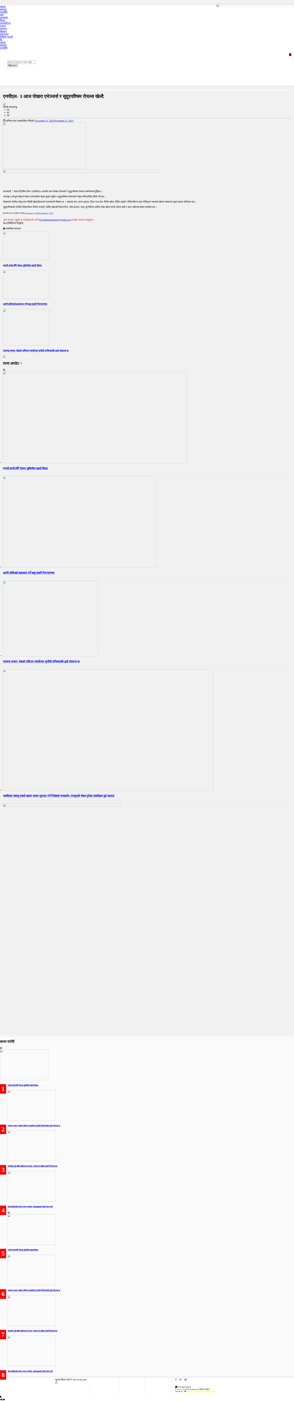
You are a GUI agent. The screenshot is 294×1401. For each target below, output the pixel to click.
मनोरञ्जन (4, 34)
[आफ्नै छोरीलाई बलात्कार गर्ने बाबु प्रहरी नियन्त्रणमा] (79, 567)
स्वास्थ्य (3, 28)
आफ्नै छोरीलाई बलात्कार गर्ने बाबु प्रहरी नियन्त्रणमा (25, 304)
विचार (2, 20)
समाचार (3, 9)
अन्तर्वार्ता (4, 17)
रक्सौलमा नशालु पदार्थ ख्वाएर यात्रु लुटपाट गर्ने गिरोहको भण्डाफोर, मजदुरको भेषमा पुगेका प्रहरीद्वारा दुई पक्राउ (58, 795)
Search (13, 65)
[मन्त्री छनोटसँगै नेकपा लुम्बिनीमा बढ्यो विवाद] (95, 462)
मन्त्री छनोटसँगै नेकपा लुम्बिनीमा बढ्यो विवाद (22, 265)
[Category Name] (4, 370)
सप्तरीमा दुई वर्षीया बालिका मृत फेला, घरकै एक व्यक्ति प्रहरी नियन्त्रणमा (32, 1166)
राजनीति (3, 12)
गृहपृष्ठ (3, 6)
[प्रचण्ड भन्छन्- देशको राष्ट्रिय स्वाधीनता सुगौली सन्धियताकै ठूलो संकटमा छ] (50, 655)
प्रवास (3, 26)
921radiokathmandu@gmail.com (55, 220)
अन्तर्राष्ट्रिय (5, 23)
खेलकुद (3, 31)
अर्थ (1, 15)
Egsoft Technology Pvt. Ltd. (200, 1391)
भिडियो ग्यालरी (6, 37)
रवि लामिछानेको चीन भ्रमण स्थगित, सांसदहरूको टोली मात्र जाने (30, 1207)
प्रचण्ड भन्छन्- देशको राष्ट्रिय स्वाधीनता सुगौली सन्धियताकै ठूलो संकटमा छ (35, 350)
